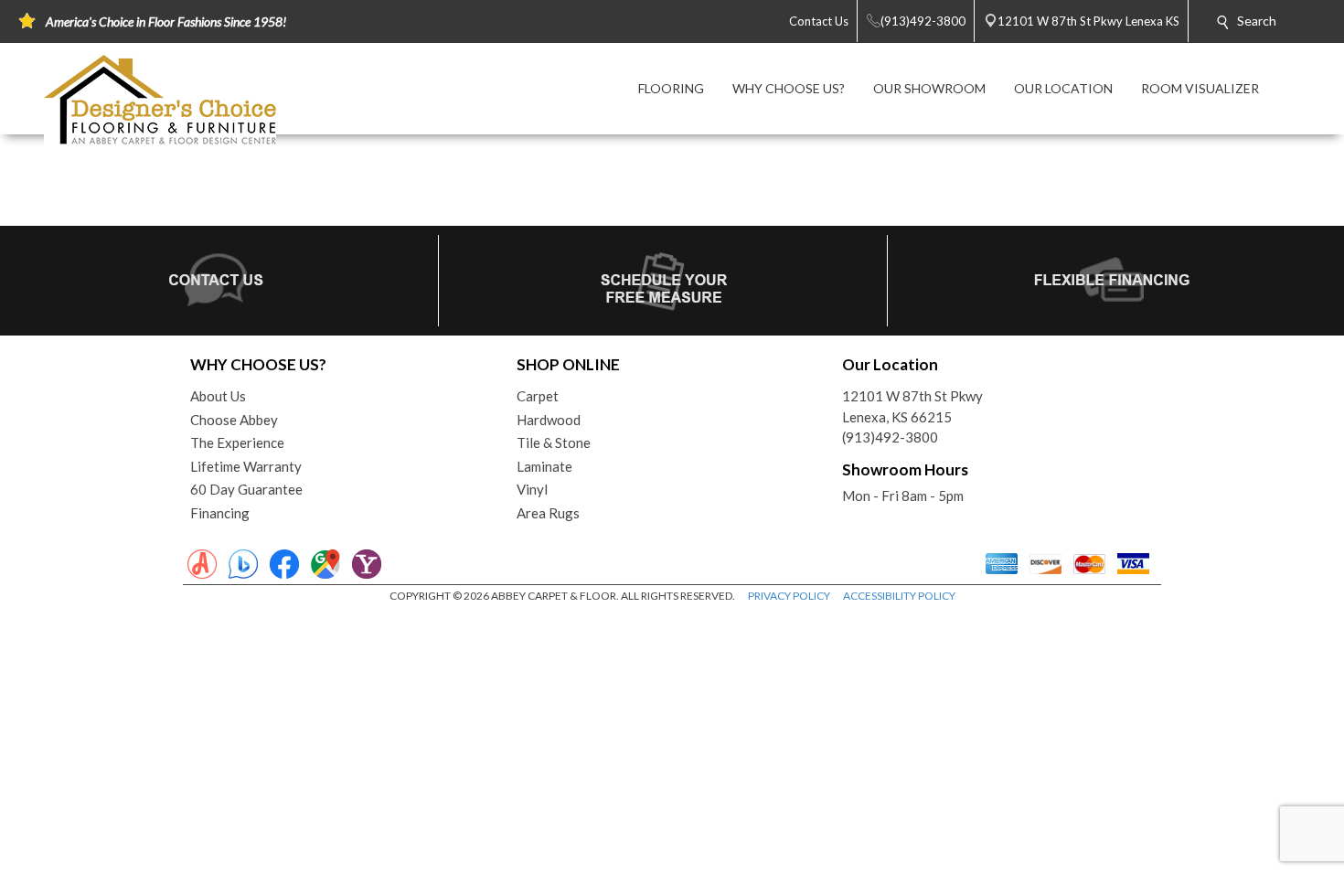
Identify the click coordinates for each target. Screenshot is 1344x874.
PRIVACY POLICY (789, 595)
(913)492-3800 (890, 437)
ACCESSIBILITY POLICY (899, 595)
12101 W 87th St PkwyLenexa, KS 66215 (912, 406)
